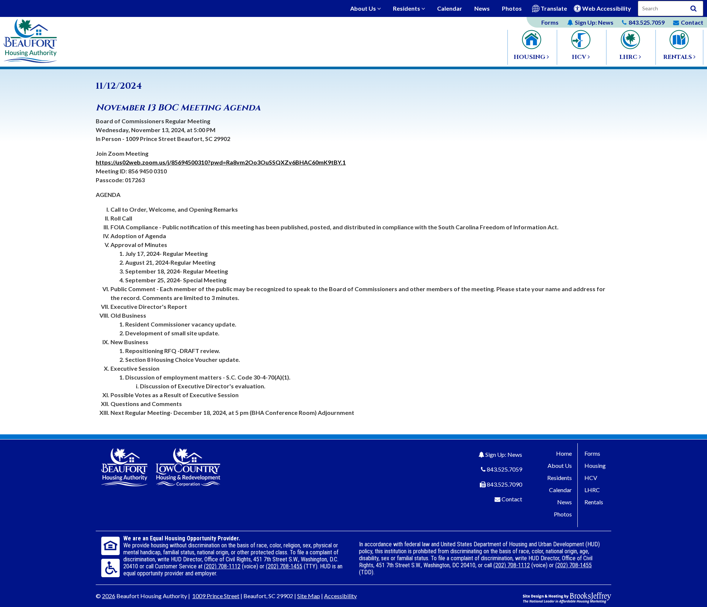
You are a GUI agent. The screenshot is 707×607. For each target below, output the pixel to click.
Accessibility (340, 595)
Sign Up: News (503, 454)
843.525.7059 (504, 469)
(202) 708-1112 (222, 566)
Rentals (593, 501)
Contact (512, 498)
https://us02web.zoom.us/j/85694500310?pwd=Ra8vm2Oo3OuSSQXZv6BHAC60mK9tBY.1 (221, 162)
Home (564, 453)
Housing (595, 465)
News (482, 8)
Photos (512, 8)
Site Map (308, 595)
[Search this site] (693, 8)
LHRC (592, 489)
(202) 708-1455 (284, 566)
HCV (590, 477)
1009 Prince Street (215, 595)
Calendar (449, 8)
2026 (108, 595)
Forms (550, 22)
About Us (363, 8)
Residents (407, 8)
